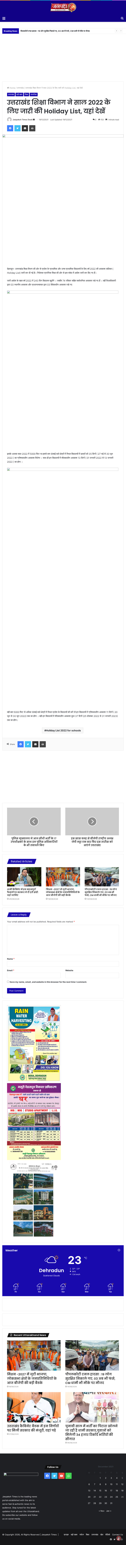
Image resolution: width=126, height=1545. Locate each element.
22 (100, 1497)
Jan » (108, 1511)
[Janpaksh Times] (63, 8)
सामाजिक (34, 94)
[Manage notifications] (118, 1538)
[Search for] (122, 18)
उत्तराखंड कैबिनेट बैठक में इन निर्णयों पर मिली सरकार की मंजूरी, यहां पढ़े (33, 1428)
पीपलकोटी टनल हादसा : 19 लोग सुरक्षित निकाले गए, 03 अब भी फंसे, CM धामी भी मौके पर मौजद (101, 892)
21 (95, 1497)
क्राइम (66, 1534)
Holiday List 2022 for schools (63, 730)
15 (100, 1490)
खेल (101, 1534)
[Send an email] (34, 119)
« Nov (101, 1511)
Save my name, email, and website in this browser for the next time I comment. (48, 982)
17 (111, 1490)
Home (12, 88)
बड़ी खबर (19, 94)
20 (89, 1497)
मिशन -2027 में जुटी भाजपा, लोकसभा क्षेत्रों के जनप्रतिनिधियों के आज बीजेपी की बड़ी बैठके (63, 892)
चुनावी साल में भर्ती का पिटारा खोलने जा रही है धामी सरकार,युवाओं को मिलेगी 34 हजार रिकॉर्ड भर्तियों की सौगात (91, 1432)
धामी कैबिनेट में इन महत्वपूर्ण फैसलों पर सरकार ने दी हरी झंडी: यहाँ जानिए (23, 892)
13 (89, 1490)
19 (122, 1490)
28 (94, 1503)
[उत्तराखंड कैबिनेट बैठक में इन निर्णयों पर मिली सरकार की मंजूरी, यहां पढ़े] (34, 1407)
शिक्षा (26, 94)
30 (105, 1503)
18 (117, 1490)
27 (89, 1503)
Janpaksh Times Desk (22, 119)
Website (69, 970)
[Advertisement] (63, 55)
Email (10, 970)
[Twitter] (17, 128)
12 (122, 1484)
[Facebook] (10, 128)
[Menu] (3, 18)
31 (111, 1503)
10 (111, 1484)
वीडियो (107, 1534)
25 (117, 1497)
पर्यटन (82, 1534)
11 (117, 1484)
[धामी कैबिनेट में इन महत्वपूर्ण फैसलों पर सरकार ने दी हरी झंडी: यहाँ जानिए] (24, 877)
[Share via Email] (25, 128)
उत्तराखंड (20, 88)
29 (100, 1503)
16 (106, 1490)
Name (10, 959)
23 (105, 1497)
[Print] (32, 128)
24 (111, 1497)
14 (95, 1490)
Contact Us (117, 1534)
